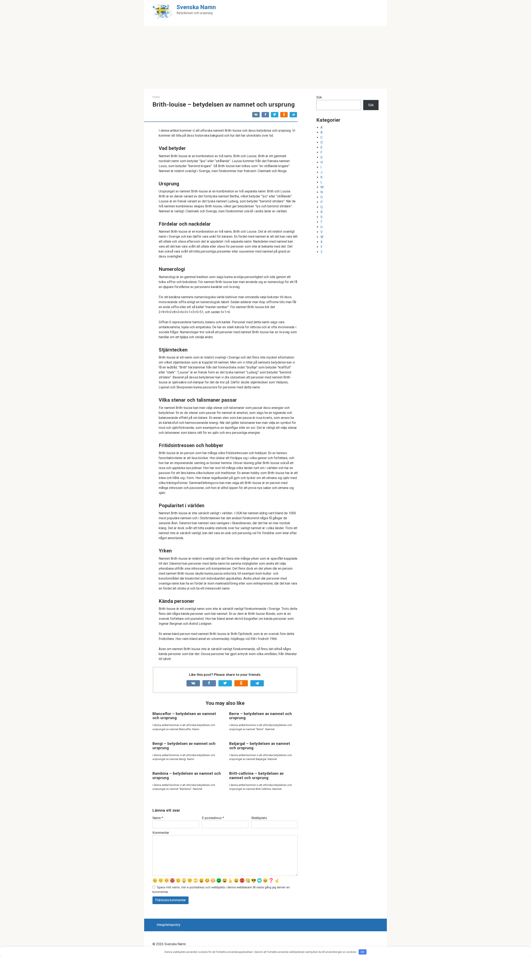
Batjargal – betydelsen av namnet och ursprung (259, 745)
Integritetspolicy (168, 925)
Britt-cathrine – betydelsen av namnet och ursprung (256, 775)
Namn (157, 818)
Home (156, 96)
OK (362, 951)
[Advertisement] (265, 58)
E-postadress (213, 818)
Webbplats (259, 818)
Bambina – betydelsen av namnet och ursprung (186, 775)
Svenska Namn (196, 7)
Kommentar (160, 833)
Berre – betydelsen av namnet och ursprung (260, 715)
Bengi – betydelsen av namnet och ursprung (184, 745)
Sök (319, 97)
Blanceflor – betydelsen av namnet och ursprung (184, 715)
